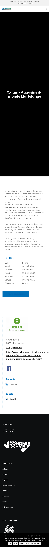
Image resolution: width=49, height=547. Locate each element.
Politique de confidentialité (30, 543)
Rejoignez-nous (8, 507)
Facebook (9, 368)
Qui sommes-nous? (9, 485)
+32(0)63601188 (14, 347)
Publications (28, 2)
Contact (36, 2)
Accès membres (21, 4)
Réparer (5, 480)
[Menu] (46, 9)
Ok (10, 543)
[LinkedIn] (6, 431)
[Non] (46, 540)
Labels (5, 501)
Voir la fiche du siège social (16, 294)
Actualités (13, 2)
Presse (20, 2)
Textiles (13, 384)
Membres (6, 496)
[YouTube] (12, 431)
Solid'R (13, 399)
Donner (5, 474)
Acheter (5, 469)
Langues (30, 4)
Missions (5, 490)
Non (15, 543)
